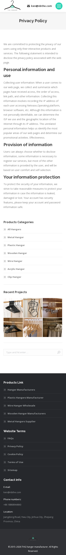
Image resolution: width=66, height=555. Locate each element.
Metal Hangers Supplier (22, 421)
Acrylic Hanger (16, 269)
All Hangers (14, 229)
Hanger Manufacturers (21, 389)
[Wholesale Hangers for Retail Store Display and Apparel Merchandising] (33, 328)
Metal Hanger (16, 237)
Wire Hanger (15, 261)
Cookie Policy (15, 454)
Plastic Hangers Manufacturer (25, 397)
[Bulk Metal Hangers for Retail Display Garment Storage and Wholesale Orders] (13, 308)
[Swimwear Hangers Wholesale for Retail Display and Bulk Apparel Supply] (33, 308)
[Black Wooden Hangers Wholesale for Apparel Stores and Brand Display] (13, 328)
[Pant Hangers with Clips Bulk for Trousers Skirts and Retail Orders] (52, 308)
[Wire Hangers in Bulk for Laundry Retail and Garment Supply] (52, 328)
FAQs (11, 438)
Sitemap (12, 470)
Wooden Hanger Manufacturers (27, 413)
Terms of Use (15, 462)
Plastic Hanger (16, 245)
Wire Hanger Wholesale (21, 405)
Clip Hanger (14, 276)
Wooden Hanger (17, 253)
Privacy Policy (15, 446)
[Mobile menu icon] (58, 6)
